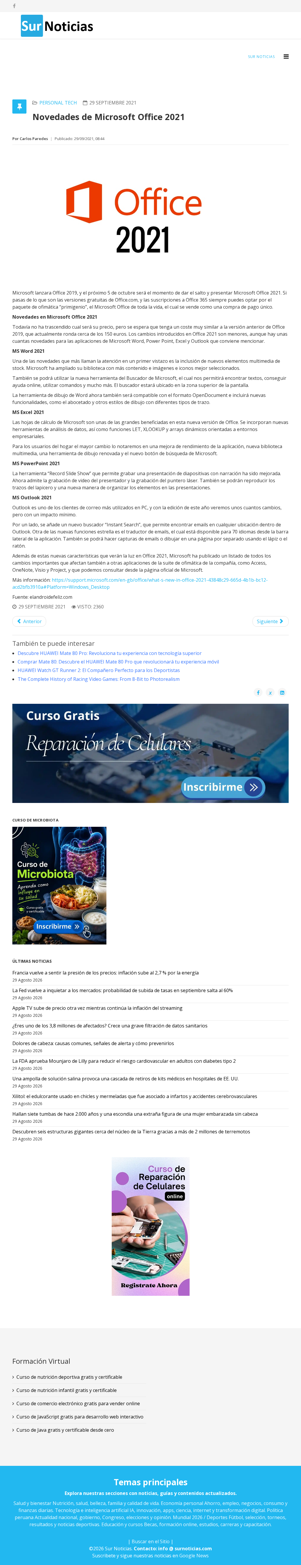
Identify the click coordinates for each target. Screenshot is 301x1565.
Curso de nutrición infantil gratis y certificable (66, 1390)
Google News (194, 1555)
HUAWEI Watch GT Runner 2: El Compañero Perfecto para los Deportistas (99, 670)
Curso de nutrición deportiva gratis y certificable (69, 1377)
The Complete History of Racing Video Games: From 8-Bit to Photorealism (99, 679)
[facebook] (14, 6)
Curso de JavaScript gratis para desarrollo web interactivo (79, 1416)
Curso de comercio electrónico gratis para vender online (78, 1403)
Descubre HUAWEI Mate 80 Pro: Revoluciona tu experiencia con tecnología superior (110, 653)
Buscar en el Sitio (151, 1541)
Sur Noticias (261, 56)
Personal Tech (58, 102)
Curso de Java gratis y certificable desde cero (65, 1430)
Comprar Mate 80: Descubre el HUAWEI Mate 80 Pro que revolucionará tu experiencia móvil (118, 661)
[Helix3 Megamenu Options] (286, 56)
